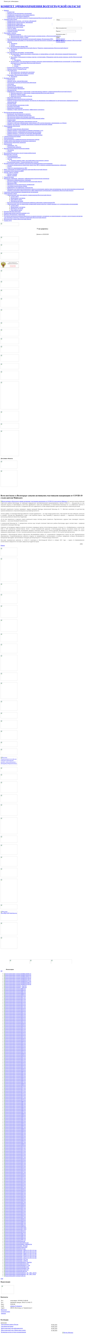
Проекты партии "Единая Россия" (17, 69)
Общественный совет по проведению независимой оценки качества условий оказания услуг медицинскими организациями (42, 204)
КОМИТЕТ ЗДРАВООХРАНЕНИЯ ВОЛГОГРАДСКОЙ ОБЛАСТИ (41, 6)
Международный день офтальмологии (12, 1328)
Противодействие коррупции (12, 211)
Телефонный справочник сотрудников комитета (21, 15)
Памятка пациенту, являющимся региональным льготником (24, 132)
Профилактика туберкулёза (15, 24)
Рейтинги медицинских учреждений (14, 214)
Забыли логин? (60, 40)
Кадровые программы (13, 106)
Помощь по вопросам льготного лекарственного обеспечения (24, 135)
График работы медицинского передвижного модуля (22, 121)
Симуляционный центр (14, 157)
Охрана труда (8, 220)
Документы (14, 43)
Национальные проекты (14, 34)
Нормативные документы (18, 198)
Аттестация (10, 84)
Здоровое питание (12, 31)
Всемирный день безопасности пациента (19, 114)
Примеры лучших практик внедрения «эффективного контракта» (25, 109)
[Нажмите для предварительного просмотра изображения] (34, 501)
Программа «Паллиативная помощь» (17, 75)
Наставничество (12, 90)
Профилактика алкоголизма (15, 27)
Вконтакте (4, 1309)
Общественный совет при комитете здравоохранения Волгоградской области (29, 195)
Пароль (58, 31)
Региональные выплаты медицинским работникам (21, 82)
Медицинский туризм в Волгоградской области (17, 219)
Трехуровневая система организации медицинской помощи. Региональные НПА (30, 39)
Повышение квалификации (15, 87)
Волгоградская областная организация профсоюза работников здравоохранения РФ (31, 202)
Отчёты (13, 45)
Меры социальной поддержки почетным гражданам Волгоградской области (25, 169)
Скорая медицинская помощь (12, 136)
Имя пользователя (61, 28)
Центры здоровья (12, 174)
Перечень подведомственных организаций (19, 13)
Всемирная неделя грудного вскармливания (13, 1332)
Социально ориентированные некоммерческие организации (21, 192)
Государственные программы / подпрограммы (20, 52)
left (2, 958)
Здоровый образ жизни (10, 19)
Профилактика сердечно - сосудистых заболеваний (21, 21)
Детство (9, 159)
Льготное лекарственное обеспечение (18, 129)
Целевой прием (11, 103)
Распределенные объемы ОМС (19, 46)
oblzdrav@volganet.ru (16, 1306)
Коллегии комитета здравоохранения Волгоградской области (24, 181)
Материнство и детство (10, 154)
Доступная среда (12, 70)
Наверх (3, 545)
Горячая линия (11, 120)
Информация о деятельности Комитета (18, 16)
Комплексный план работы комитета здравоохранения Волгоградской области (29, 18)
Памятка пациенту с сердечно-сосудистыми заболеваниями (24, 133)
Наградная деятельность (14, 97)
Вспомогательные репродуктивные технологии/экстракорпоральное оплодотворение (28, 163)
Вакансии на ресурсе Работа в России (21, 96)
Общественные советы (10, 193)
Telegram (3, 1313)
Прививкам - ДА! (12, 145)
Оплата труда (11, 79)
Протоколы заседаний (17, 201)
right (78, 958)
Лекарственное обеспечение (12, 126)
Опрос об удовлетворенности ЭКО (17, 168)
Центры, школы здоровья (11, 172)
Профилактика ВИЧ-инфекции (16, 25)
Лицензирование (9, 138)
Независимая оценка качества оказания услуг (17, 213)
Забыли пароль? (60, 39)
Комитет (6, 10)
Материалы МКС (12, 183)
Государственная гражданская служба (18, 105)
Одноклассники (5, 1311)
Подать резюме (11, 85)
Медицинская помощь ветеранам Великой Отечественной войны (25, 118)
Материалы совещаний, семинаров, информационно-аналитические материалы (26, 178)
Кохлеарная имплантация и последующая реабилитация (20, 153)
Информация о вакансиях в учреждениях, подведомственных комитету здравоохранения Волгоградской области (39, 91)
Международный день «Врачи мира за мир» (13, 1330)
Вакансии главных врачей (18, 94)
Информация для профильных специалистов (20, 187)
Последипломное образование (15, 88)
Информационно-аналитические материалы (19, 99)
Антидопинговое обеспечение (16, 30)
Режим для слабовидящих (11, 1)
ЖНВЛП (9, 127)
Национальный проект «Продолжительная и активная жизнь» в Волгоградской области (36, 36)
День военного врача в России (9, 1324)
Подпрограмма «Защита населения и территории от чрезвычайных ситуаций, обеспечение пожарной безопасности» (44, 54)
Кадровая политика (9, 78)
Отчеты (16, 66)
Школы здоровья (12, 175)
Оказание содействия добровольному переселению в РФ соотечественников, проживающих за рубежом (36, 123)
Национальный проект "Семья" (20, 37)
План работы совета (16, 199)
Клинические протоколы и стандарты (18, 67)
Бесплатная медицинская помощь (13, 112)
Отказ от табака (11, 28)
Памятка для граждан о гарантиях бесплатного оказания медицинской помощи (29, 124)
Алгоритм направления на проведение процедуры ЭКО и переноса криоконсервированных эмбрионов (36, 165)
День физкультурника (7, 1326)
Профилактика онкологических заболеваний (20, 22)
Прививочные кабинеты (14, 147)
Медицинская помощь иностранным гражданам (21, 117)
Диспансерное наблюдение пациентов (15, 142)
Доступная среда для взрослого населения (22, 72)
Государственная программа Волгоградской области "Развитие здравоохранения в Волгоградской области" (37, 48)
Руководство (10, 12)
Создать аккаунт (60, 42)
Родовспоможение (12, 156)
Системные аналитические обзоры (17, 186)
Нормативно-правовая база (15, 108)
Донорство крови (9, 177)
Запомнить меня (60, 34)
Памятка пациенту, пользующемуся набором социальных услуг (25, 130)
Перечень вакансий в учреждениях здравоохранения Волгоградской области (32, 93)
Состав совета (15, 196)
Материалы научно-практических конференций (20, 184)
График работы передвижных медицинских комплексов (20, 141)
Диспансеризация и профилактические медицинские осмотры (21, 139)
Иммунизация (8, 144)
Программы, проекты (10, 33)
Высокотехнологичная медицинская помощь (16, 148)
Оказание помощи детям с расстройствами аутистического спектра (30, 160)
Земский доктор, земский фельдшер (17, 81)
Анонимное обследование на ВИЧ (14, 171)
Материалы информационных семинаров (19, 180)
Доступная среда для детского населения (22, 73)
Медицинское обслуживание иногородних (19, 115)
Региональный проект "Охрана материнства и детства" (23, 162)
